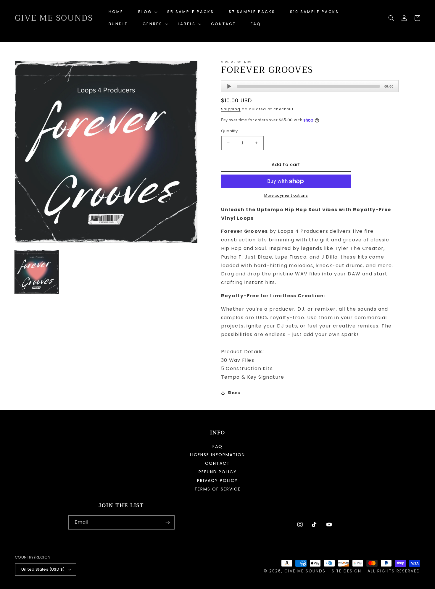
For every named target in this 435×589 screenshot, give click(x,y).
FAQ (217, 446)
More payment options (286, 195)
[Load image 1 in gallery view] (36, 271)
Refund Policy (218, 472)
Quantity (229, 131)
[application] (310, 86)
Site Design (346, 571)
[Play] (229, 86)
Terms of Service (217, 489)
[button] (145, 12)
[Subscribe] (167, 522)
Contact (217, 463)
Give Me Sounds (305, 571)
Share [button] (234, 393)
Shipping (231, 109)
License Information (217, 455)
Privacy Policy (217, 480)
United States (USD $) (43, 569)
